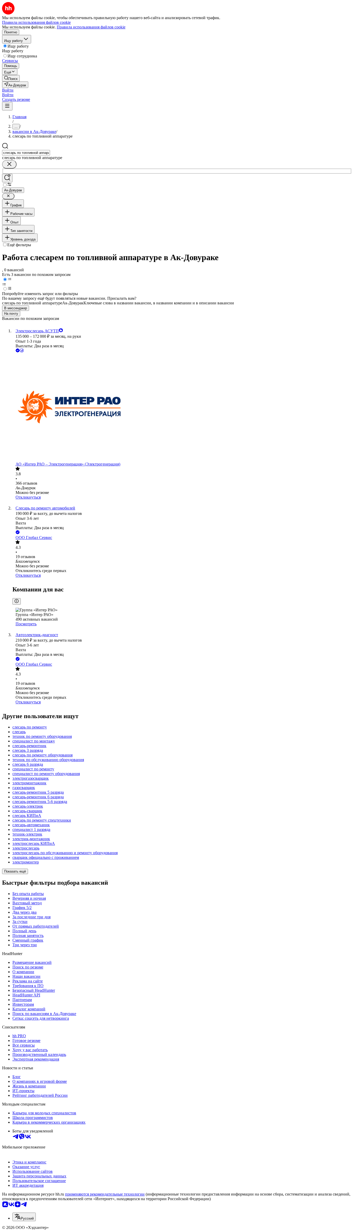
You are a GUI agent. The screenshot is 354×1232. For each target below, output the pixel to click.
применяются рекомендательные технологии (105, 1194)
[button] (7, 90)
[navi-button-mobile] (7, 106)
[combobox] (26, 152)
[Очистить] (9, 164)
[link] (11, 78)
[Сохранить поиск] (7, 178)
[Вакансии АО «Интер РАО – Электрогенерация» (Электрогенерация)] (182, 408)
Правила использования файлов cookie (91, 27)
